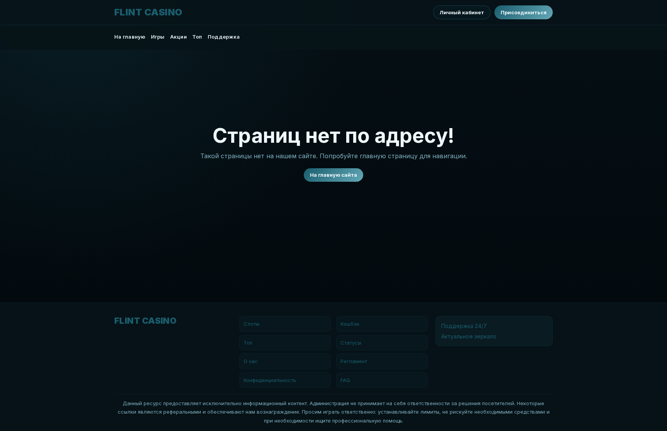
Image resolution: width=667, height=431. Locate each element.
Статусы (350, 343)
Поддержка (224, 37)
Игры (158, 37)
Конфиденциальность (270, 380)
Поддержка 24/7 (464, 326)
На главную (130, 37)
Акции (178, 37)
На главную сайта (333, 175)
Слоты (251, 324)
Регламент (353, 361)
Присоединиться (524, 12)
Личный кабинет (462, 12)
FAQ (345, 380)
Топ (197, 37)
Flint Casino (148, 12)
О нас (251, 361)
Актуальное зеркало (468, 336)
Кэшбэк (349, 324)
